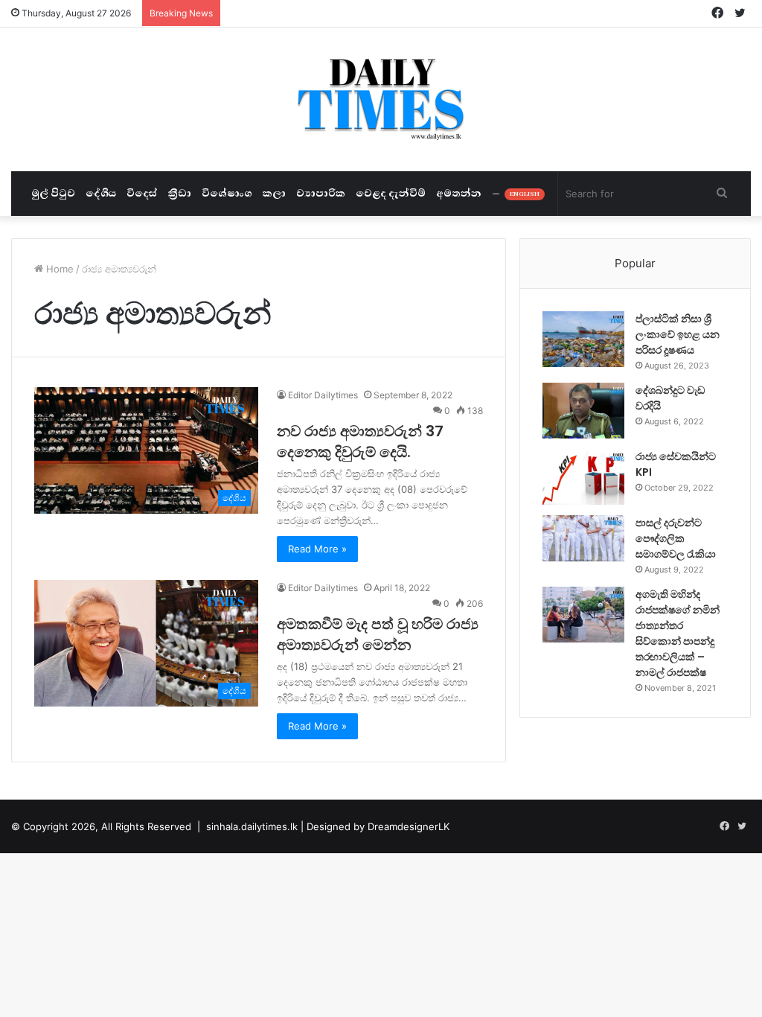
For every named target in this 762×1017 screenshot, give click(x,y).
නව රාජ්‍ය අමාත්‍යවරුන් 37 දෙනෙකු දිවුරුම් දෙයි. (360, 441)
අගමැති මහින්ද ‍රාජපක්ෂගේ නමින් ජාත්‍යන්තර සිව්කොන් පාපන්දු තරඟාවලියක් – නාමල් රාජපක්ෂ (677, 633)
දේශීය (101, 193)
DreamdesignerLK (408, 826)
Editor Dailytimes (323, 395)
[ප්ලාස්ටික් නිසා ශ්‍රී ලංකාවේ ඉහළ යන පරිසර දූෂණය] (583, 339)
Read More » (317, 549)
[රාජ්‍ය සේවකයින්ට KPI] (583, 477)
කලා (274, 193)
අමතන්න (458, 193)
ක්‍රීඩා (179, 193)
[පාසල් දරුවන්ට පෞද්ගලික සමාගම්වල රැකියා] (583, 538)
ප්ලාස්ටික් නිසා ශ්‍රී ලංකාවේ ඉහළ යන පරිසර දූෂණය (677, 334)
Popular (635, 263)
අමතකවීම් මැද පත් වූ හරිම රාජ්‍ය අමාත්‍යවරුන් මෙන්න (377, 634)
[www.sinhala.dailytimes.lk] (381, 99)
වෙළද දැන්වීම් (391, 193)
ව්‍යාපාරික (320, 193)
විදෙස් (142, 193)
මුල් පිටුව (53, 193)
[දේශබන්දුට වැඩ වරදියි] (583, 411)
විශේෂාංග (227, 193)
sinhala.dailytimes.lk (252, 826)
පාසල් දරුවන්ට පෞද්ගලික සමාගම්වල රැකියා (675, 538)
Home (58, 269)
